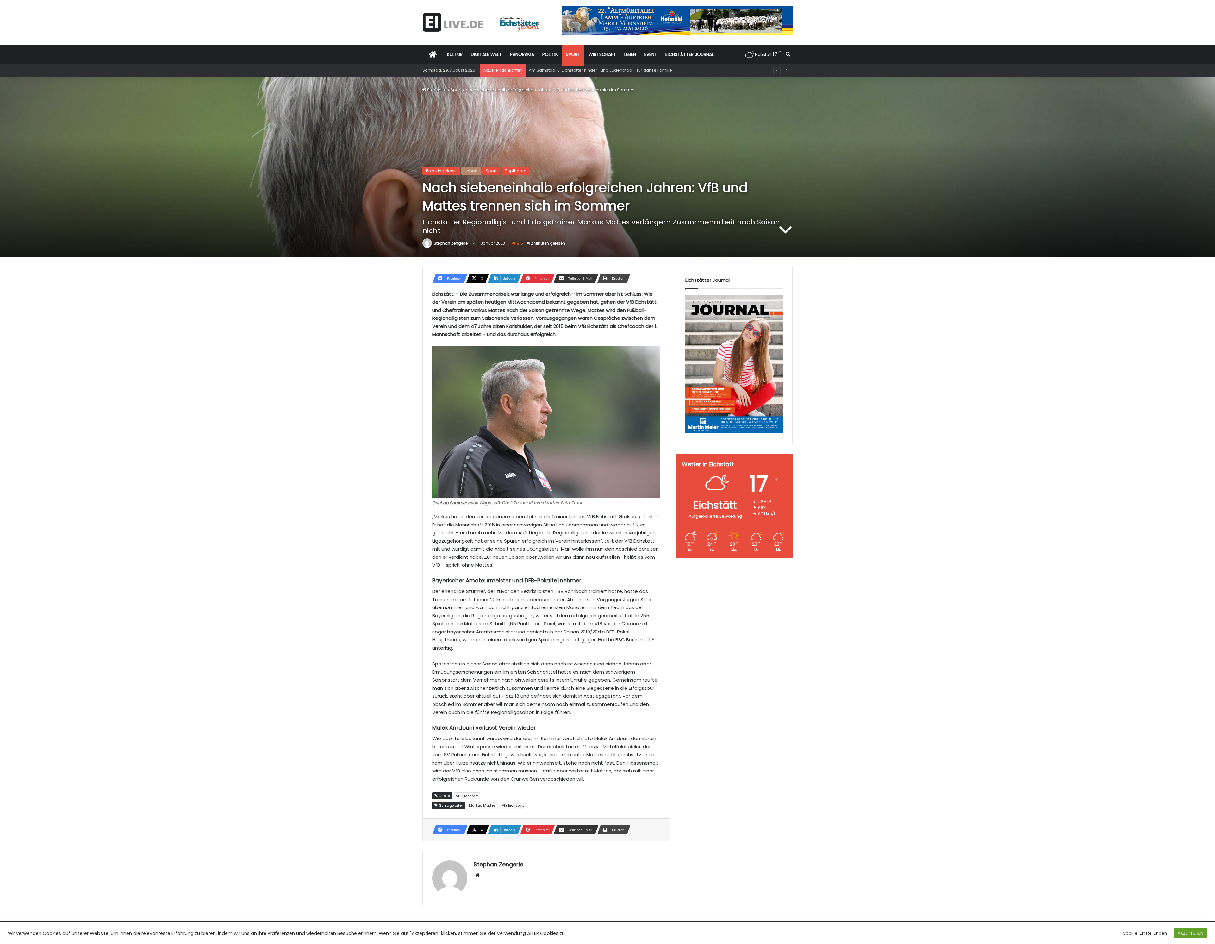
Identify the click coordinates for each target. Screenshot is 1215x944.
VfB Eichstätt (513, 805)
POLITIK (550, 54)
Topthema (515, 171)
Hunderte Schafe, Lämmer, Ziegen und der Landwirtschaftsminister (597, 70)
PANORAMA (522, 54)
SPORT (573, 54)
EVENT (650, 54)
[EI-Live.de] (480, 22)
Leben (471, 171)
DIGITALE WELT (486, 54)
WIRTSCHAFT (602, 54)
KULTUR (455, 54)
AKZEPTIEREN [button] (1190, 933)
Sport (456, 90)
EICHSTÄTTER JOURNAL (689, 54)
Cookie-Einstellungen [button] (1145, 933)
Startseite (436, 90)
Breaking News (441, 171)
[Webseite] (477, 875)
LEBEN (630, 54)
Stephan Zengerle (451, 243)
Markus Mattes (482, 805)
